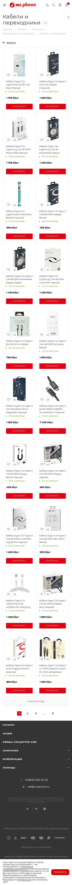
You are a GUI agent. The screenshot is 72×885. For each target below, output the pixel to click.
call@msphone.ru (38, 786)
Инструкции (24, 879)
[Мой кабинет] (59, 5)
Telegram (36, 808)
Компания (10, 750)
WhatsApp (44, 808)
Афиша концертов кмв (20, 742)
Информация (12, 759)
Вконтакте (27, 808)
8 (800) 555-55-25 (36, 780)
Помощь (9, 767)
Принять (60, 872)
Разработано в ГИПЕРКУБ (36, 847)
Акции (7, 733)
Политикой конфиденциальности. (18, 867)
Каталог (9, 725)
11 (53, 713)
